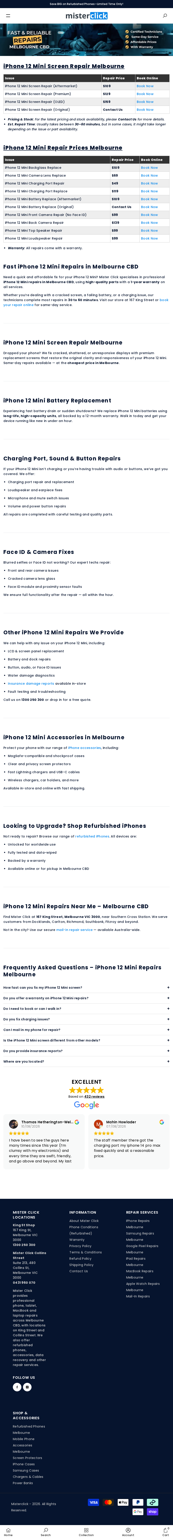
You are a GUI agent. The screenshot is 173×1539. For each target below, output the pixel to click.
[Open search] (164, 15)
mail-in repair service (74, 930)
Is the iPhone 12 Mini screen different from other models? (51, 1040)
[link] (45, 1532)
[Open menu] (8, 15)
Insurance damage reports (31, 683)
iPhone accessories (84, 748)
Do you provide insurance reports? (33, 1051)
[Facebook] (17, 1387)
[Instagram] (27, 1387)
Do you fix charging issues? (26, 1019)
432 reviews (94, 1096)
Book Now (145, 86)
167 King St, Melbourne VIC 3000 (25, 1235)
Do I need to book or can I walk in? (32, 1008)
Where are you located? (23, 1061)
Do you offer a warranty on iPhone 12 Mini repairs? (46, 998)
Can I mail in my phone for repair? (32, 1030)
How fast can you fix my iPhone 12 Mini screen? (42, 987)
